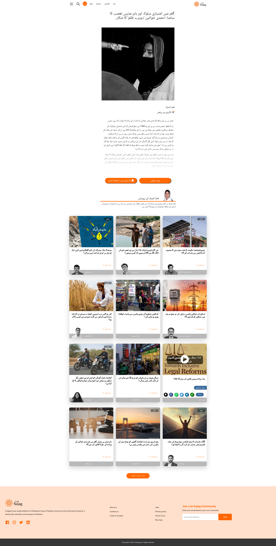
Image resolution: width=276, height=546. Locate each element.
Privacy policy (160, 511)
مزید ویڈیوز (200, 388)
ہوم (114, 3)
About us (113, 507)
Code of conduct (116, 516)
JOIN (225, 517)
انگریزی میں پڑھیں (164, 112)
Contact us (114, 511)
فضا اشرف (169, 107)
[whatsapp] (176, 395)
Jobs (157, 507)
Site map (158, 520)
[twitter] (181, 395)
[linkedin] (186, 395)
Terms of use (160, 516)
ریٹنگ (200, 394)
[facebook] (171, 395)
